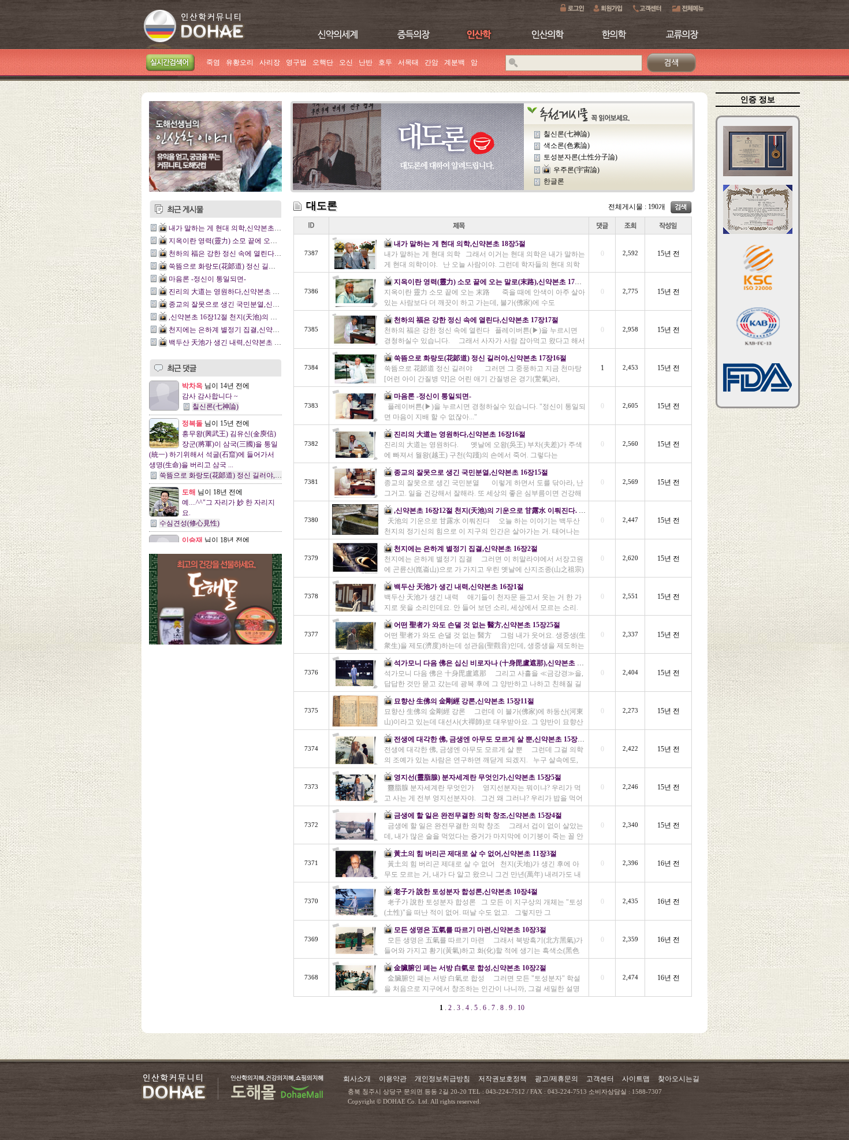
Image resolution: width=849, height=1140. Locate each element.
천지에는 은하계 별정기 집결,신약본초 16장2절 (240, 330)
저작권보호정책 (502, 1079)
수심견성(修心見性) (189, 523)
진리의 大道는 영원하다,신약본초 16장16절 (234, 292)
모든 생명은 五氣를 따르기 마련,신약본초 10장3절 (470, 930)
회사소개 (357, 1079)
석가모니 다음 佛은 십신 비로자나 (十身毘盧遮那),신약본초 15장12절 (499, 663)
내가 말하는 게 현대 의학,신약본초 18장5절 (234, 228)
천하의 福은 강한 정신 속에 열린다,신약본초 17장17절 (251, 253)
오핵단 (322, 62)
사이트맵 (636, 1079)
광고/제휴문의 (556, 1079)
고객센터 (600, 1079)
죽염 (213, 62)
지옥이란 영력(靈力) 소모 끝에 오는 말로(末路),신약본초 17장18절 (269, 241)
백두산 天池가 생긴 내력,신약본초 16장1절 (234, 342)
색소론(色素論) (566, 145)
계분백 (454, 62)
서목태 (408, 62)
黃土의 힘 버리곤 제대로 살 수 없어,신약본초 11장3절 (475, 854)
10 (520, 1008)
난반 (366, 62)
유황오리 (240, 62)
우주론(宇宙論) (576, 170)
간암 (431, 62)
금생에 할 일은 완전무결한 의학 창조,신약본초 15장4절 (478, 815)
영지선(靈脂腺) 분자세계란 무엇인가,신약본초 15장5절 (477, 777)
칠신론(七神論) (215, 407)
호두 (385, 62)
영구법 (296, 62)
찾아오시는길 (678, 1079)
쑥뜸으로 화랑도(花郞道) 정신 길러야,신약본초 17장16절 (255, 266)
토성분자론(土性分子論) (580, 157)
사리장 (269, 62)
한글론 (553, 181)
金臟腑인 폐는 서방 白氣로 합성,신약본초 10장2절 (470, 968)
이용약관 (393, 1079)
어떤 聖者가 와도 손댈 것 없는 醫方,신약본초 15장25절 (477, 625)
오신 (346, 62)
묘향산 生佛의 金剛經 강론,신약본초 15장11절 (464, 701)
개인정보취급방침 (442, 1079)
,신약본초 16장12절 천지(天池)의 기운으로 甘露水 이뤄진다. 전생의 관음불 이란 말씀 (523, 510)
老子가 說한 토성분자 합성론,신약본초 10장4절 (466, 892)
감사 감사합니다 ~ (210, 396)
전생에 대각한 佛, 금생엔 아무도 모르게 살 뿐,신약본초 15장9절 (491, 739)
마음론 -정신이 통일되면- (207, 279)
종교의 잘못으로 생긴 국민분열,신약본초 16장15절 (246, 304)
